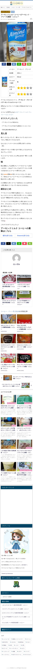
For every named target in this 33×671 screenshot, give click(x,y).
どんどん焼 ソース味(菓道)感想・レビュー (13, 622)
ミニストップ (6, 651)
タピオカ (14, 642)
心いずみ (16, 264)
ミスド (17, 645)
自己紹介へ (25, 564)
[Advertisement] (16, 506)
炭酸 (14, 651)
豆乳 (23, 645)
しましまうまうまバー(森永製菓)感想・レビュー (15, 605)
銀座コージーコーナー (18, 639)
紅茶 (11, 645)
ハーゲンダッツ (14, 648)
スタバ (28, 642)
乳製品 (4, 645)
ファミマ (27, 651)
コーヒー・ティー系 (5, 11)
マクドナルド (28, 654)
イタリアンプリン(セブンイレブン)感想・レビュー (15, 609)
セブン (23, 648)
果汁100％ (5, 642)
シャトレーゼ (6, 639)
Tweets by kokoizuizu (7, 573)
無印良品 (21, 642)
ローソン (29, 639)
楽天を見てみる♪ (8, 235)
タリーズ (5, 648)
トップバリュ (6, 654)
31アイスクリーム (17, 654)
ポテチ (20, 651)
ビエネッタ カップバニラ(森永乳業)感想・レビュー (15, 612)
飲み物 (12, 11)
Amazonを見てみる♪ (23, 235)
